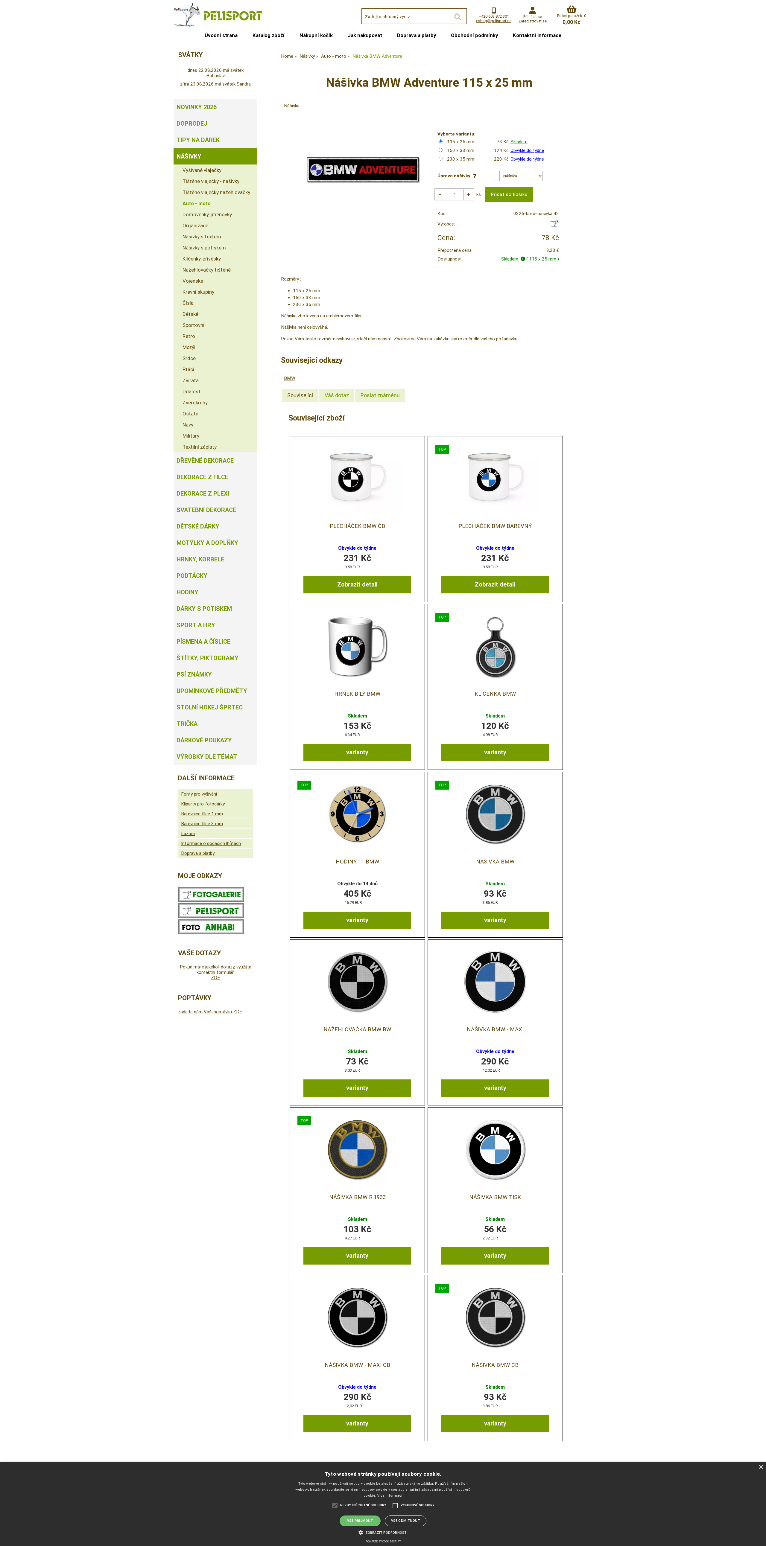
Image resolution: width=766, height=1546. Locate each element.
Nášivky (189, 156)
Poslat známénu (380, 395)
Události (192, 392)
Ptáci (188, 369)
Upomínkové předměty (212, 690)
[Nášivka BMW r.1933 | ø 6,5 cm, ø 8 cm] (357, 1149)
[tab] (300, 395)
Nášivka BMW (495, 862)
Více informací (389, 1496)
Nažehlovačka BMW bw (357, 1029)
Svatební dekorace (206, 510)
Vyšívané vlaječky (202, 170)
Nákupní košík (316, 35)
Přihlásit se (532, 16)
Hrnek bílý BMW (357, 694)
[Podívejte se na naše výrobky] (211, 900)
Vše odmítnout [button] (405, 1521)
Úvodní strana (221, 35)
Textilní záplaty (200, 447)
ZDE (215, 977)
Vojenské (193, 281)
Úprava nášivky (455, 176)
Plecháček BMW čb (357, 526)
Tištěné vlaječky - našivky (211, 181)
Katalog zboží (269, 35)
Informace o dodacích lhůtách (211, 843)
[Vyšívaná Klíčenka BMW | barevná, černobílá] (495, 646)
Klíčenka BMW (495, 694)
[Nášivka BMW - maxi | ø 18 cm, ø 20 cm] (495, 981)
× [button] (761, 1467)
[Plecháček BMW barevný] (495, 478)
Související (300, 395)
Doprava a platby (416, 35)
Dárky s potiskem (204, 608)
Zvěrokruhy (195, 403)
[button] (383, 1532)
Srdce (189, 358)
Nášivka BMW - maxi (495, 1029)
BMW (289, 378)
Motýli (190, 347)
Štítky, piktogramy (207, 658)
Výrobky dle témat (207, 756)
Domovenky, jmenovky (207, 214)
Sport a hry (196, 625)
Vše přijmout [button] (360, 1521)
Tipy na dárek (198, 140)
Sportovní (193, 325)
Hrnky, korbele (200, 559)
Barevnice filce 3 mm (202, 823)
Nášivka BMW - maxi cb (357, 1365)
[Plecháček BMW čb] (357, 478)
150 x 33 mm (460, 150)
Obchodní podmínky (474, 35)
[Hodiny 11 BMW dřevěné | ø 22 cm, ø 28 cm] (357, 814)
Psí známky (194, 674)
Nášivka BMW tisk (495, 1197)
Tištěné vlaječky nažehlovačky (216, 192)
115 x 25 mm (460, 141)
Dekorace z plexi (203, 493)
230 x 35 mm (460, 159)
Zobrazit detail (357, 584)
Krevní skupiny (198, 292)
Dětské (190, 314)
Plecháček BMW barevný (495, 526)
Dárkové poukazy (204, 740)
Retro (189, 336)
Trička (187, 723)
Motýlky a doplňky (207, 542)
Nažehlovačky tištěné (207, 270)
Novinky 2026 (197, 107)
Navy (188, 425)
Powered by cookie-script (383, 1541)
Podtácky (192, 575)
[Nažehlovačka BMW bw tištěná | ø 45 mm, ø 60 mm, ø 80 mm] (357, 981)
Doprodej (192, 123)
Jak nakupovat (365, 35)
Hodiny (187, 592)
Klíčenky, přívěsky (202, 259)
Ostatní (191, 414)
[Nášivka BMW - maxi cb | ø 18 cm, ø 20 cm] (357, 1317)
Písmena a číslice (203, 641)
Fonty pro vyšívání (199, 794)
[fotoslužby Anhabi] (211, 933)
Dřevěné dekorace (205, 460)
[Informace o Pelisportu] (211, 916)
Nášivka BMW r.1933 (357, 1197)
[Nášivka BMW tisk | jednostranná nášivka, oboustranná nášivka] (495, 1149)
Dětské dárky (198, 526)
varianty (357, 752)
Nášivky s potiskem (204, 248)
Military (191, 436)
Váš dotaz (337, 395)
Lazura (188, 833)
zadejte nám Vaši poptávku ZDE (210, 1012)
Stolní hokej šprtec (210, 707)
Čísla (188, 303)
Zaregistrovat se (533, 21)
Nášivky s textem (202, 237)
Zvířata (191, 380)
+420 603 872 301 (494, 16)
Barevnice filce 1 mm (202, 814)
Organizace (195, 226)
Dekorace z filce (202, 477)
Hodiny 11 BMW (357, 862)
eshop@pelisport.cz (493, 21)
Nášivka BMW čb (495, 1365)
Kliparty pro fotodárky (203, 804)
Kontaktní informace (537, 35)
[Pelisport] (554, 225)
